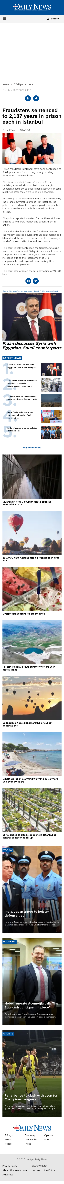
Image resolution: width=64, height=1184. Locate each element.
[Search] (48, 18)
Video (8, 1144)
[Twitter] (36, 98)
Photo (28, 1144)
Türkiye (18, 84)
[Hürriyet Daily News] (32, 7)
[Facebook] (28, 98)
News (5, 84)
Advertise (7, 1175)
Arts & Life (31, 1140)
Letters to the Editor (43, 1170)
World (8, 1140)
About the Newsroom (14, 1170)
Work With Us (39, 1166)
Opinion (48, 1135)
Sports (48, 1140)
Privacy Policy (9, 1166)
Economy (30, 1135)
